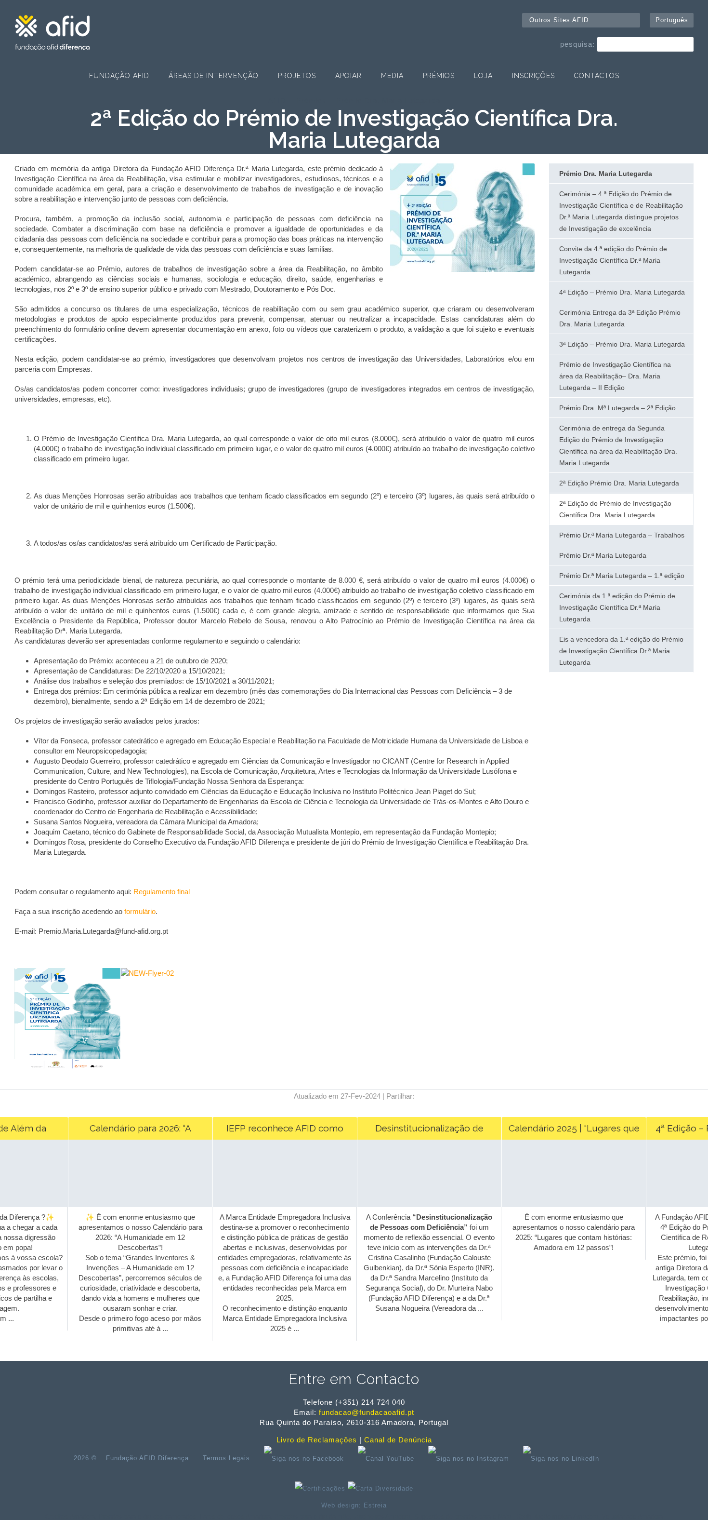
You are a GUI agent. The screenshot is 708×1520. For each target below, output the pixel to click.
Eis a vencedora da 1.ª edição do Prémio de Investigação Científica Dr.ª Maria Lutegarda (621, 650)
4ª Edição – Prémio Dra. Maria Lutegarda (622, 292)
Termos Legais (226, 1458)
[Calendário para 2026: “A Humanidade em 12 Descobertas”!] (131, 1204)
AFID (277, 100)
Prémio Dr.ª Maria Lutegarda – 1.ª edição (621, 575)
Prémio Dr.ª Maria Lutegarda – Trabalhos (621, 535)
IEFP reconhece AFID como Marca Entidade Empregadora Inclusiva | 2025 (276, 1131)
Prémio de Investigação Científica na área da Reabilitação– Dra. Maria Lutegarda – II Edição (615, 376)
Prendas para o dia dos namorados (147, 1516)
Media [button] (392, 76)
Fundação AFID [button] (119, 76)
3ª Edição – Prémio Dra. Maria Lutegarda (622, 344)
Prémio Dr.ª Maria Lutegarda (602, 555)
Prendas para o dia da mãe (312, 1516)
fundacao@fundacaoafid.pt (366, 1412)
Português (672, 20)
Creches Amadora (70, 1516)
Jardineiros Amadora (382, 1516)
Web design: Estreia (354, 1505)
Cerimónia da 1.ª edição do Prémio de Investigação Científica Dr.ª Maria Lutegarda (617, 607)
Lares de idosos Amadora (235, 1516)
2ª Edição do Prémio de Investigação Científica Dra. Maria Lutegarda (615, 509)
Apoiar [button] (348, 76)
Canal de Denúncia (398, 1440)
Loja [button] (483, 76)
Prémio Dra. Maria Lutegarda (388, 100)
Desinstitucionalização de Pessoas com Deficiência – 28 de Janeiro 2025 (420, 1131)
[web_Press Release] (462, 269)
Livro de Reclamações (316, 1440)
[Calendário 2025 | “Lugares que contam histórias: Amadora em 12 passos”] (565, 1204)
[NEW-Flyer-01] (67, 1070)
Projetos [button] (297, 76)
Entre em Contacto (354, 1379)
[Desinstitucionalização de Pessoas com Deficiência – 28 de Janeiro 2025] (420, 1204)
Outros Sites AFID (559, 20)
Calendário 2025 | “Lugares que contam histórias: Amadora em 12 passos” (565, 1131)
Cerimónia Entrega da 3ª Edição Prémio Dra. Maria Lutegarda (620, 318)
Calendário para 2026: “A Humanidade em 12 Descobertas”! (131, 1131)
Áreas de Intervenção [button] (214, 76)
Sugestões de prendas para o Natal (463, 1516)
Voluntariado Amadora (632, 1516)
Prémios (311, 100)
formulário (139, 911)
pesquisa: (577, 44)
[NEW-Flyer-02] (174, 973)
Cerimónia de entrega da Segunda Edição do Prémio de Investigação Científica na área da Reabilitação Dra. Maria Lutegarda (618, 445)
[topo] (622, 1458)
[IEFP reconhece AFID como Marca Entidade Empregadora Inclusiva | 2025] (276, 1204)
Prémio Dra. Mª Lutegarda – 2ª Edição (617, 408)
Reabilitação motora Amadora (557, 1516)
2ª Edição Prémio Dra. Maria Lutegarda (619, 483)
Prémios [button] (439, 76)
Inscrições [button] (533, 76)
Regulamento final (161, 892)
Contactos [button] (596, 76)
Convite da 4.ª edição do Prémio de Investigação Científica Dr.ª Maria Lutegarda (613, 260)
